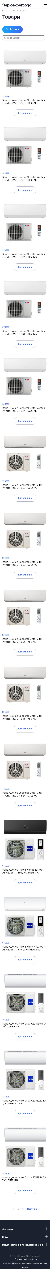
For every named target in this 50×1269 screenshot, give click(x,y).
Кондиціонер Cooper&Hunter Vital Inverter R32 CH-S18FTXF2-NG (22, 717)
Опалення (7, 1229)
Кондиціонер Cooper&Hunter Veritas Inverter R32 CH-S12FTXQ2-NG (23, 256)
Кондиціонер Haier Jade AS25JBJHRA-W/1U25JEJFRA (24, 1025)
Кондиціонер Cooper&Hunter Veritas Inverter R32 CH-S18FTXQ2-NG (23, 333)
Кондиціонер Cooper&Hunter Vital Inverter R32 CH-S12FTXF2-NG (22, 640)
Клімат (6, 1237)
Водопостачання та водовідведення (22, 1245)
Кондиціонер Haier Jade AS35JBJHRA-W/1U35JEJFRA (24, 1179)
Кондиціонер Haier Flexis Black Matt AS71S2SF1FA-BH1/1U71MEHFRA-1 (23, 871)
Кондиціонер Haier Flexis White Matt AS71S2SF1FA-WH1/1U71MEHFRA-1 (23, 948)
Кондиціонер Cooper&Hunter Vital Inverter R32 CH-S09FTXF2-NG (22, 563)
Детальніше (25, 113)
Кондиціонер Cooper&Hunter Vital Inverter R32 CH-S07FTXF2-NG (22, 486)
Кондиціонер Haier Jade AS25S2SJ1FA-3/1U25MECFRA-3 (24, 1102)
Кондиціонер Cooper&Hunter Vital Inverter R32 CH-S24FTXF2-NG (22, 794)
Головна (4, 11)
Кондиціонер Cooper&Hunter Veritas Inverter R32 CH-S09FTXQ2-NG (23, 179)
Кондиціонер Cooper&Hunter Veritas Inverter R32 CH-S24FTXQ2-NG (23, 409)
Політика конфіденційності (26, 1259)
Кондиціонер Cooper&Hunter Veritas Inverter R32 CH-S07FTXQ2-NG (23, 102)
